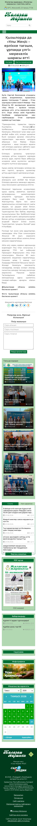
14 (23, 717)
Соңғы (10, 504)
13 (18, 717)
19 (14, 722)
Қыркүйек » (27, 737)
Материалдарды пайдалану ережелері (18, 805)
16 (32, 717)
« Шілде (8, 737)
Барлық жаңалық (18, 554)
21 (23, 722)
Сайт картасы (18, 801)
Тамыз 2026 (18, 696)
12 (14, 717)
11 (9, 717)
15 (27, 717)
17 (5, 722)
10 (5, 717)
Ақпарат (8, 62)
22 (27, 722)
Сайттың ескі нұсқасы (18, 815)
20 (18, 722)
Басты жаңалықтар (24, 62)
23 (32, 722)
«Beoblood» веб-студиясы (18, 821)
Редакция (18, 798)
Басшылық (18, 795)
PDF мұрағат (18, 608)
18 (10, 722)
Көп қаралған (27, 504)
